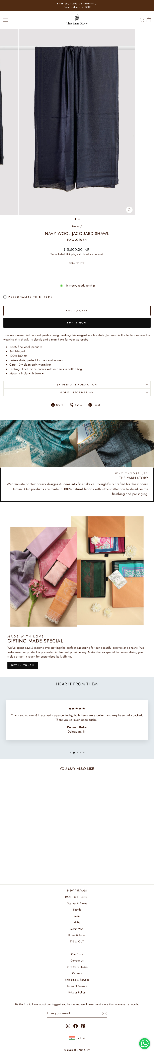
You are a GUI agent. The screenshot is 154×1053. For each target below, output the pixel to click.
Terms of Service (77, 986)
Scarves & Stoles (77, 903)
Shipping (71, 254)
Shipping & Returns (77, 980)
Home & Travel (77, 935)
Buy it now (77, 322)
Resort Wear (77, 929)
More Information (77, 392)
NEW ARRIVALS (77, 890)
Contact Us (77, 960)
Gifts (77, 922)
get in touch (22, 665)
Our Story (77, 954)
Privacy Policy (76, 992)
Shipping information (77, 384)
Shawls (77, 910)
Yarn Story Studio (77, 967)
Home (75, 226)
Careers (77, 973)
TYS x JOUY (77, 941)
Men (77, 916)
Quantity (77, 263)
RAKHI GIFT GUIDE (77, 897)
